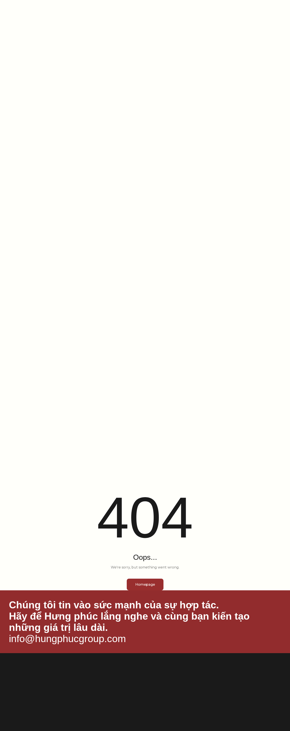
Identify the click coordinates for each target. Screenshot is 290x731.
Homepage (145, 584)
